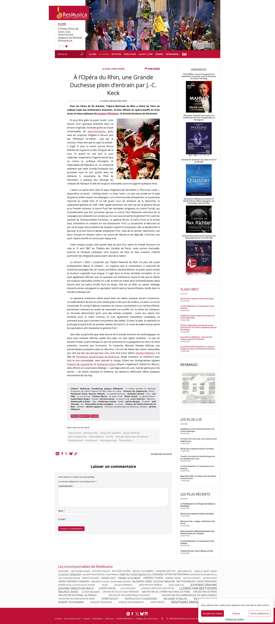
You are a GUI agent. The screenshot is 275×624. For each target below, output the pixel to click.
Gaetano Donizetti (192, 578)
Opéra (114, 69)
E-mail (62, 519)
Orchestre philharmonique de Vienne (76, 598)
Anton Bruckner (80, 571)
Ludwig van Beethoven (198, 588)
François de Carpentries (80, 364)
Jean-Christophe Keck (100, 131)
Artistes (116, 54)
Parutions (130, 54)
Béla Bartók (184, 571)
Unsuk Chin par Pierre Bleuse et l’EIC (196, 551)
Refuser (236, 613)
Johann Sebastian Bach (76, 588)
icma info (184, 54)
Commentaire (66, 486)
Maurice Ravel (68, 592)
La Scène (104, 54)
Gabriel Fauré (173, 578)
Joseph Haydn (107, 588)
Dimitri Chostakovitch (135, 574)
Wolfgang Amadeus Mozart (194, 602)
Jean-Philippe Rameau (150, 585)
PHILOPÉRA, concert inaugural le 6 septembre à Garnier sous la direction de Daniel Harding (198, 76)
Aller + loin (145, 54)
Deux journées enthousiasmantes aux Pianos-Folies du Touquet (197, 532)
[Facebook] (62, 453)
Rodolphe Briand (75, 440)
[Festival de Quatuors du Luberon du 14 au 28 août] (198, 180)
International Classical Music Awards (76, 585)
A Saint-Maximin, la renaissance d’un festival (197, 307)
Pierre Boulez (109, 598)
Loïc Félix (109, 436)
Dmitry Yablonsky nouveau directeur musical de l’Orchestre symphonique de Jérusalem (198, 327)
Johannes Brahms (204, 585)
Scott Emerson (91, 440)
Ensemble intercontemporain (170, 574)
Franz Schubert (129, 578)
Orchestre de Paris (205, 592)
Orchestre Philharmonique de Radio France (189, 595)
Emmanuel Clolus (106, 364)
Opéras (121, 69)
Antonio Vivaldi (101, 571)
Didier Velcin (122, 101)
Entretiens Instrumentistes (203, 574)
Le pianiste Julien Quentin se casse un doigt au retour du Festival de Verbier (197, 348)
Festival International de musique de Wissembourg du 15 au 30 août (199, 237)
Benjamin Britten (165, 571)
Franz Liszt (108, 578)
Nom (61, 511)
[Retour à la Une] (69, 13)
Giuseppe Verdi (142, 581)
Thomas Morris (125, 440)
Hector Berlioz (186, 581)
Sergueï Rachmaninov (131, 602)
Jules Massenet (128, 588)
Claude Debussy (69, 574)
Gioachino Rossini (121, 581)
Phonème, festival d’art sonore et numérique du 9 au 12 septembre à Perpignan (199, 117)
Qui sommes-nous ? (72, 618)
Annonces (109, 618)
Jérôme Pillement (145, 353)
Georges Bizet (210, 578)
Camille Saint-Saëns (205, 571)
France (74, 416)
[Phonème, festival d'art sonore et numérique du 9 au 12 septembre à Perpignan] (198, 139)
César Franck (111, 574)
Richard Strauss (175, 598)
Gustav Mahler (164, 581)
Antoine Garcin (74, 433)
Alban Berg (63, 571)
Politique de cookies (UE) (146, 618)
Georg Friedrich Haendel (74, 581)
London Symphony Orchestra (157, 588)
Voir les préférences (259, 613)
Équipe (87, 618)
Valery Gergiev (157, 602)
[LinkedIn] (128, 615)
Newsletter (97, 618)
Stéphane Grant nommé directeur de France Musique (197, 317)
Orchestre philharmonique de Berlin (129, 595)
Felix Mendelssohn (69, 578)
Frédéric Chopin (153, 578)
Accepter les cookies (212, 613)
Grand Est (84, 416)
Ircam (104, 585)
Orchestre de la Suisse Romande (121, 592)
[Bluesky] (142, 613)
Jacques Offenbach (108, 113)
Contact (58, 618)
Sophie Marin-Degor (108, 440)
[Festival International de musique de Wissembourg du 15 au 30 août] (198, 257)
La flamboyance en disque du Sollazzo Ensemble (197, 504)
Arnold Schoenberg (143, 571)
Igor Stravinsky (207, 581)
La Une (92, 54)
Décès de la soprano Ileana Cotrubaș (197, 299)
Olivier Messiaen (91, 592)
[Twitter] (66, 453)
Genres (159, 54)
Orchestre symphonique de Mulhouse (131, 436)
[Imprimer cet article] (152, 454)
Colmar (94, 416)
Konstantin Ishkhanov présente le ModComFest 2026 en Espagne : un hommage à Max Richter (198, 201)
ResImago (188, 364)
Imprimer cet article (163, 454)
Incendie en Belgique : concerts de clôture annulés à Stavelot (196, 338)
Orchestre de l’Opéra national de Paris (166, 592)
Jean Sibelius (176, 585)
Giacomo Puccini (100, 581)
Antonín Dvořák (121, 571)
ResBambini (172, 54)
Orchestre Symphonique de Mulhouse (98, 356)
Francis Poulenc (90, 578)
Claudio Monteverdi (93, 574)
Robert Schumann (71, 602)
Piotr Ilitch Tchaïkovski (141, 598)
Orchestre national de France (77, 595)
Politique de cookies (234, 619)
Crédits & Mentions (124, 618)
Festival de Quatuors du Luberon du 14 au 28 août (198, 161)
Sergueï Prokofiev (101, 602)
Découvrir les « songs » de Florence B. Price (197, 522)
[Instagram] (147, 613)
